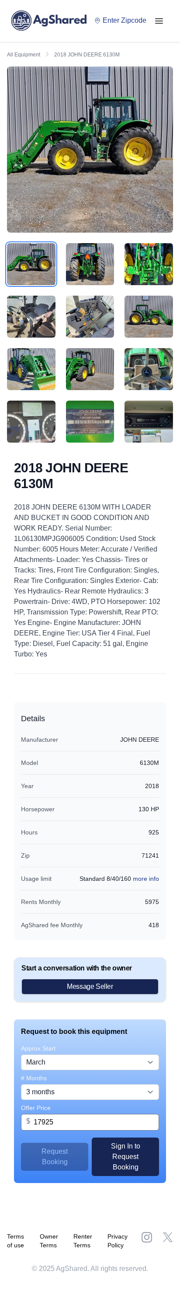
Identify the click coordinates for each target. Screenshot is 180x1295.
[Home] (51, 20)
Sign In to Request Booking (125, 1156)
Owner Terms (49, 1241)
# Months (34, 1078)
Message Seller (90, 986)
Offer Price (36, 1107)
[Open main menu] (159, 20)
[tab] (31, 264)
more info (146, 878)
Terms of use (15, 1241)
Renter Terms (82, 1241)
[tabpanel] (90, 149)
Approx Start (38, 1048)
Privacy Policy (117, 1241)
